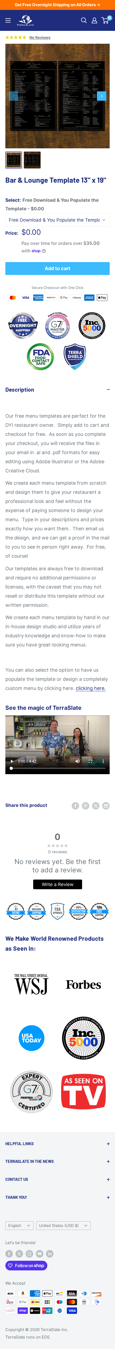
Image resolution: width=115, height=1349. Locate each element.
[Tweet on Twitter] (95, 805)
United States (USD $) (59, 1225)
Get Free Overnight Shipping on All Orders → (57, 4)
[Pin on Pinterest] (85, 805)
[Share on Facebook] (75, 805)
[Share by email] (106, 805)
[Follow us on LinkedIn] (49, 1254)
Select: (52, 204)
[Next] (101, 96)
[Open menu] (8, 20)
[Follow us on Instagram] (29, 1254)
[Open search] (84, 20)
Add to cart (57, 268)
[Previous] (13, 96)
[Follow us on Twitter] (19, 1254)
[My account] (94, 20)
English (14, 1225)
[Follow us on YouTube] (39, 1254)
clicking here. (91, 688)
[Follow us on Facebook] (9, 1254)
